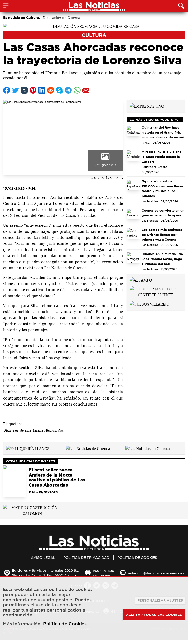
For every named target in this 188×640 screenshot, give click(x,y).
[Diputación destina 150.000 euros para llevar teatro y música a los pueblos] (133, 185)
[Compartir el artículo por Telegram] (68, 90)
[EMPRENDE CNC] (147, 105)
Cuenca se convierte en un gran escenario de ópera (163, 213)
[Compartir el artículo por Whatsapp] (77, 90)
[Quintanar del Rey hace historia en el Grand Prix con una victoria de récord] (133, 131)
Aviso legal (43, 557)
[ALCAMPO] (141, 279)
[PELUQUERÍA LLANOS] (27, 448)
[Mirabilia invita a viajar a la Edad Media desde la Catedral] (133, 155)
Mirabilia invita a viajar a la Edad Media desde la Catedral (162, 156)
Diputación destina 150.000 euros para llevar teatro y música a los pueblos (162, 188)
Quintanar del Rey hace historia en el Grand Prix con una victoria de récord (163, 132)
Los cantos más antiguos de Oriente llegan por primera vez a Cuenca (162, 234)
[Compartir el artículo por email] (85, 90)
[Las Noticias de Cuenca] (88, 448)
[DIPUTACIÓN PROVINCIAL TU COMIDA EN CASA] (94, 26)
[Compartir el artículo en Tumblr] (24, 90)
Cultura (94, 35)
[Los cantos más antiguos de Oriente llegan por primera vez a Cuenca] (133, 233)
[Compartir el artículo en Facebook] (6, 90)
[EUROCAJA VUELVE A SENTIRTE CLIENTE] (156, 291)
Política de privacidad (86, 557)
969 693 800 (103, 570)
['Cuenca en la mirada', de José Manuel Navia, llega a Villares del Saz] (133, 257)
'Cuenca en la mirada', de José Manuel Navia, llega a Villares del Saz (162, 258)
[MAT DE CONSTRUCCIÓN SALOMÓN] (32, 510)
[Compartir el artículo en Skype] (59, 90)
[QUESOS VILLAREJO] (149, 303)
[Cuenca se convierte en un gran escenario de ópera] (133, 214)
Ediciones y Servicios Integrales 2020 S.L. (45, 570)
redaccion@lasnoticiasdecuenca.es (156, 573)
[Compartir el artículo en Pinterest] (33, 90)
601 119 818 (101, 575)
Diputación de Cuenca (61, 17)
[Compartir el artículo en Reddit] (50, 90)
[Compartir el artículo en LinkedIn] (41, 90)
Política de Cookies (137, 557)
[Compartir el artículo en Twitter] (15, 90)
